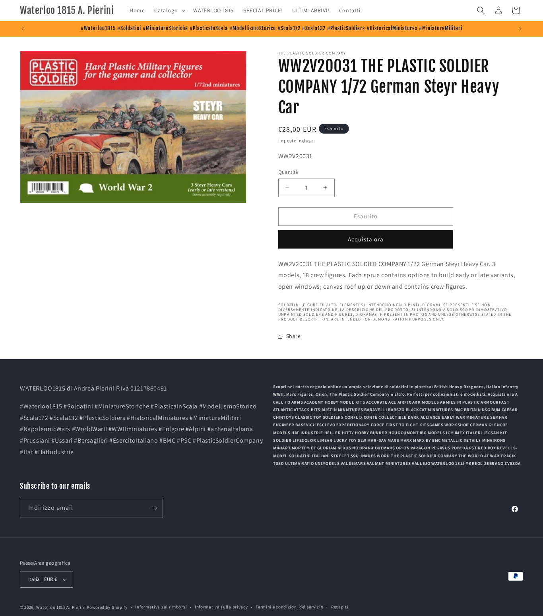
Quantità (288, 172)
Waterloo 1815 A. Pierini (61, 607)
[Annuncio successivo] (520, 28)
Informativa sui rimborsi (161, 607)
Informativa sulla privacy (221, 607)
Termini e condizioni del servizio (289, 607)
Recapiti (340, 607)
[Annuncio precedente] (22, 28)
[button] (168, 10)
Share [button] (293, 336)
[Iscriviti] (154, 508)
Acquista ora (366, 239)
